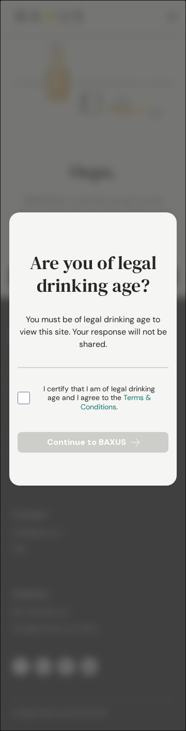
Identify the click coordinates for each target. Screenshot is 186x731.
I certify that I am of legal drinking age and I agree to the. (99, 398)
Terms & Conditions (116, 402)
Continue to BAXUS (86, 442)
